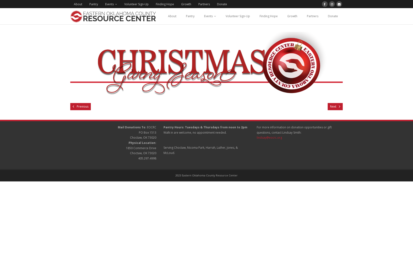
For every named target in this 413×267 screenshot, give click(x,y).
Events (109, 4)
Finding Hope (165, 4)
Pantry (93, 4)
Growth (186, 4)
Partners (204, 4)
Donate (222, 4)
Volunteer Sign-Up (136, 4)
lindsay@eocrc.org (269, 138)
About (78, 4)
